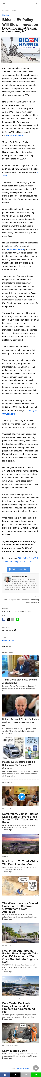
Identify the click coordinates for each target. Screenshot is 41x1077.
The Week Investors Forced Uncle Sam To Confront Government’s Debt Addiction (20, 907)
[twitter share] (8, 619)
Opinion (15, 10)
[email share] (12, 619)
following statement (14, 135)
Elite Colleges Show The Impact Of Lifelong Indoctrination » (21, 600)
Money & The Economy (11, 898)
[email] (25, 1074)
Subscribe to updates (20, 569)
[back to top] (36, 1068)
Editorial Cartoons (10, 1045)
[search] (37, 3)
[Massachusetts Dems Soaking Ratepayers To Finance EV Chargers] (20, 748)
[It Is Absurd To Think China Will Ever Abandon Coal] (20, 844)
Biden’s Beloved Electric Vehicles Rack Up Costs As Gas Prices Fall (20, 722)
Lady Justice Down (14, 1050)
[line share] (17, 619)
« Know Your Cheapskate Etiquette (16, 611)
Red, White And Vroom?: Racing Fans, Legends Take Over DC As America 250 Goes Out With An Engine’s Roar (20, 956)
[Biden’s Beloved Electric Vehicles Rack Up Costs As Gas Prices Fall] (20, 705)
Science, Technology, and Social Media (18, 998)
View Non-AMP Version (23, 1068)
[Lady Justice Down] (20, 1033)
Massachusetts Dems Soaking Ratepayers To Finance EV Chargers (18, 765)
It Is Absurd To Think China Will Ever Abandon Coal (20, 863)
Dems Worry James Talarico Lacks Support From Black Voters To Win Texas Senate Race (20, 818)
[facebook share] (3, 619)
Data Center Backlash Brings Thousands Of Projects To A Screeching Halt (18, 1007)
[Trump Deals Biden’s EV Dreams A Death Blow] (20, 666)
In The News (7, 808)
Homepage (6, 10)
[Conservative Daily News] (20, 3)
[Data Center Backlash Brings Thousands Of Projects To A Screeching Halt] (20, 986)
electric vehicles (8, 640)
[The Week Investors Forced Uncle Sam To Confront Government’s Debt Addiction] (20, 886)
